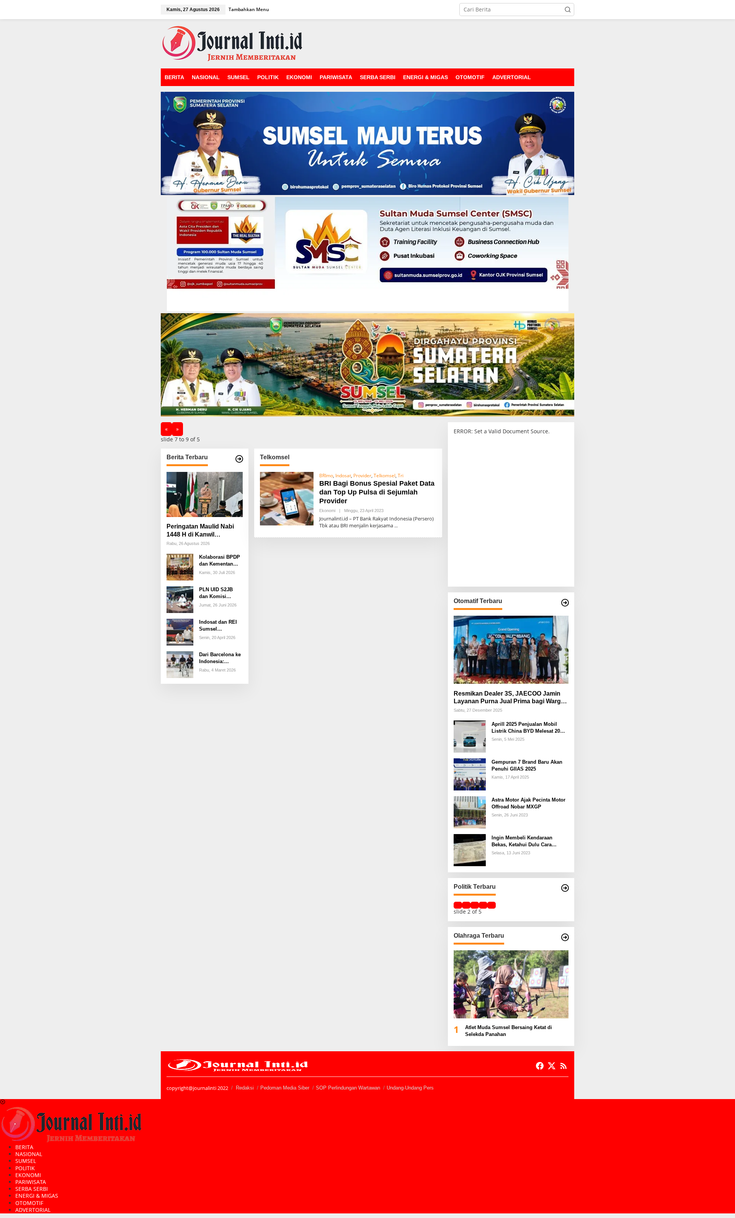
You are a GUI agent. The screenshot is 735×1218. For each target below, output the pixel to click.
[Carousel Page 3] (474, 904)
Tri (400, 475)
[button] (567, 9)
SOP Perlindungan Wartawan (348, 1088)
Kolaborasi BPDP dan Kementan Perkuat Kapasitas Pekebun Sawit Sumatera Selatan (220, 561)
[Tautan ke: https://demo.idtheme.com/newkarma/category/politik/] (565, 888)
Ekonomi (327, 510)
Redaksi (245, 1088)
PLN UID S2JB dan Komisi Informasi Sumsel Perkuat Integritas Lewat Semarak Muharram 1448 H (220, 593)
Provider (362, 475)
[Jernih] (232, 43)
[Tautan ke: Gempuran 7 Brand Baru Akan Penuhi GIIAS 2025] (470, 773)
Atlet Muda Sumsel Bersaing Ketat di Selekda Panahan (508, 1030)
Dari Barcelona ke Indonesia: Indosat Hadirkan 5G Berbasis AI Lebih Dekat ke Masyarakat (220, 658)
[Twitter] (552, 1066)
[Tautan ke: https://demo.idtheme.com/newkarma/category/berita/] (239, 458)
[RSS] (563, 1066)
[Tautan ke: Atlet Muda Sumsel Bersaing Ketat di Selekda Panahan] (511, 984)
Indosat (343, 475)
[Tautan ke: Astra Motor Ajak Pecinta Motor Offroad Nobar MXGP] (470, 811)
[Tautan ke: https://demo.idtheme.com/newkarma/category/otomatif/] (565, 602)
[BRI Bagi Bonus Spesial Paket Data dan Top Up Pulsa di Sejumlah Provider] (396, 525)
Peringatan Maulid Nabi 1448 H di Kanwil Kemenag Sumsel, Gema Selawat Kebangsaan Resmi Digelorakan (202, 531)
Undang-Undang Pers (410, 1088)
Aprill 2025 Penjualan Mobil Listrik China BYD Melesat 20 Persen (526, 727)
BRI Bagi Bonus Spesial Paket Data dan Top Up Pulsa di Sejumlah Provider (376, 492)
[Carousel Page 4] (483, 904)
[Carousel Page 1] (458, 904)
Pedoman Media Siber (284, 1088)
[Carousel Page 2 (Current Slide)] (466, 904)
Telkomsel (384, 475)
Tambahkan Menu (249, 9)
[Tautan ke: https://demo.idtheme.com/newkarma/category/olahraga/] (565, 937)
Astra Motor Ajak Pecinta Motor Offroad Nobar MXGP (528, 803)
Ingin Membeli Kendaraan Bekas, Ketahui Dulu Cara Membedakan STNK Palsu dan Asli (527, 841)
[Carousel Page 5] (491, 904)
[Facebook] (540, 1066)
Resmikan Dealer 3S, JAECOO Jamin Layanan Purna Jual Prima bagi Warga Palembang (509, 698)
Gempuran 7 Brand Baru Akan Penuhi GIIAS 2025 (527, 765)
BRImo (326, 475)
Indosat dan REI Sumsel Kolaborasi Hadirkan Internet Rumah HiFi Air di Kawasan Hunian (220, 626)
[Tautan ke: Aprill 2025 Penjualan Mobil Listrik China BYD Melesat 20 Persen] (470, 736)
